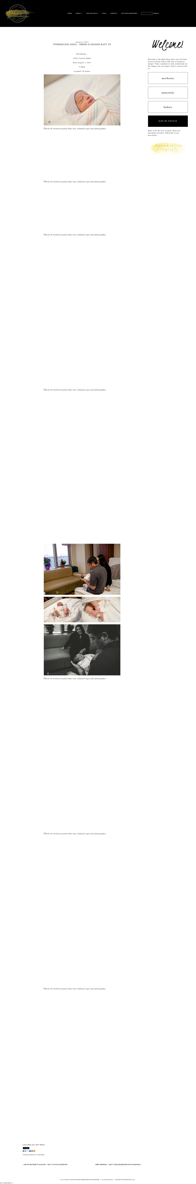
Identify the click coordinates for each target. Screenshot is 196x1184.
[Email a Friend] (28, 1151)
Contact (113, 13)
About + (79, 13)
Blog (104, 13)
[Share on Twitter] (26, 1151)
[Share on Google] (30, 1151)
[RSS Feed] (34, 1151)
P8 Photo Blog (107, 1179)
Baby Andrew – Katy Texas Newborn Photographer (118, 1165)
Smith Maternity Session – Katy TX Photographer (45, 1165)
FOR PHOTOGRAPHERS (129, 13)
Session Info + (92, 13)
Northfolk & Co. (129, 1179)
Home (69, 13)
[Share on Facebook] (23, 1151)
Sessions (41, 1154)
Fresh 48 (33, 1154)
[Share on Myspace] (32, 1151)
